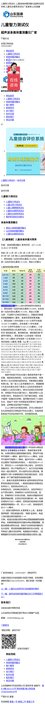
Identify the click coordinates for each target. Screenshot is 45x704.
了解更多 (5, 625)
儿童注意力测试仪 (14, 205)
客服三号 (30, 702)
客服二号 (22, 702)
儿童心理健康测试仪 (15, 208)
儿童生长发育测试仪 (15, 214)
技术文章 (21, 180)
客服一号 (14, 702)
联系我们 (10, 678)
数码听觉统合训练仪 (15, 217)
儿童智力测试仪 (8, 180)
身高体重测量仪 (13, 57)
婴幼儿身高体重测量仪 (16, 228)
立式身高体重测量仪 (15, 231)
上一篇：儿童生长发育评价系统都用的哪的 (20, 589)
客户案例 (10, 666)
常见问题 (10, 681)
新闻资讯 (10, 669)
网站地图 (21, 689)
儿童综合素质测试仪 (15, 211)
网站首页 (10, 51)
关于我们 (10, 672)
